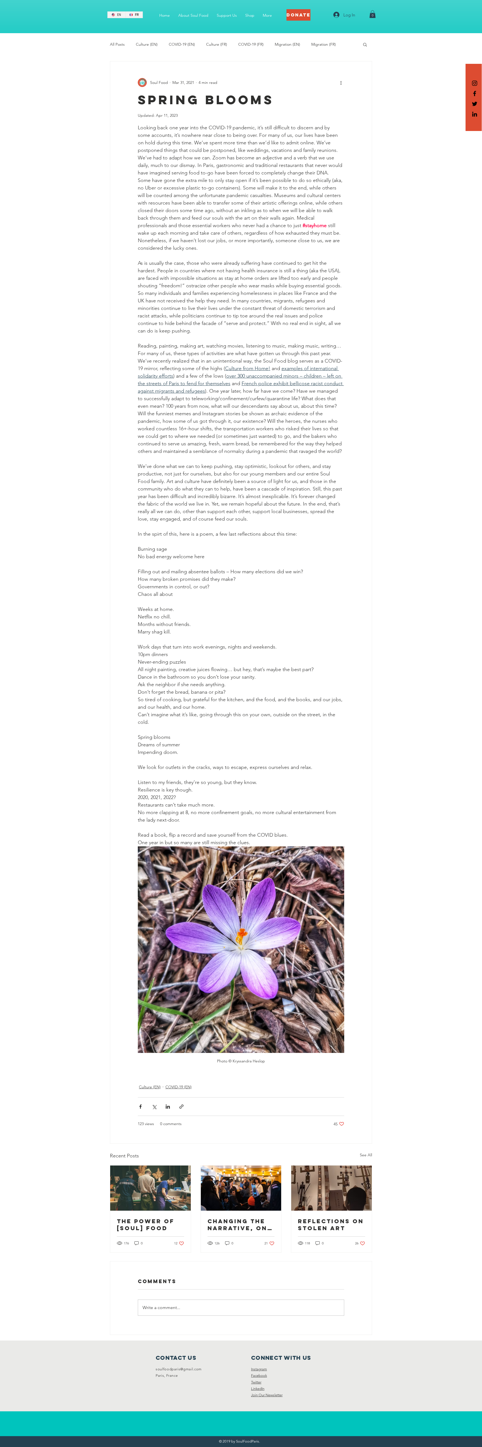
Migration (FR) (323, 44)
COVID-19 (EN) (182, 44)
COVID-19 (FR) (251, 44)
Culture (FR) (216, 44)
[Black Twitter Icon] (474, 103)
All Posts (117, 44)
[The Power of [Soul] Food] (150, 1188)
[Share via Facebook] (140, 1106)
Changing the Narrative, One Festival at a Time (240, 1225)
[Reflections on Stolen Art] (331, 1188)
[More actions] (341, 82)
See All (366, 1154)
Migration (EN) (287, 44)
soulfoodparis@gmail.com (179, 1369)
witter (257, 1382)
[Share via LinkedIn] (167, 1106)
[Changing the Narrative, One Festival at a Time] (241, 1188)
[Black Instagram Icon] (474, 83)
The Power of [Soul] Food (145, 1225)
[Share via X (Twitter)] (154, 1106)
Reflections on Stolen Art (331, 1225)
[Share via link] (181, 1106)
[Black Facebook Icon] (474, 93)
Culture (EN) (147, 44)
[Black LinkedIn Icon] (474, 114)
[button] (372, 14)
